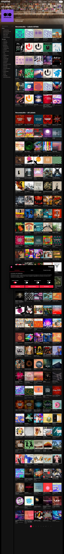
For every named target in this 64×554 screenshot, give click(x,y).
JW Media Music (6, 55)
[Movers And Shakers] (26, 162)
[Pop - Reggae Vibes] (16, 122)
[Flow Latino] (53, 203)
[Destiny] (53, 136)
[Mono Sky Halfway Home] (26, 434)
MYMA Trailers (5, 34)
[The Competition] (16, 353)
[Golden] (35, 162)
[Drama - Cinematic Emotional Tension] (26, 408)
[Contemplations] (44, 257)
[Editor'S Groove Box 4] (26, 326)
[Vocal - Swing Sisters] (53, 393)
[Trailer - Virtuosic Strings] (16, 408)
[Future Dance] (35, 257)
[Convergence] (26, 189)
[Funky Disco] (16, 462)
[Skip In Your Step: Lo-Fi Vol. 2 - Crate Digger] (26, 518)
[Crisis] (35, 216)
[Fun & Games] (53, 408)
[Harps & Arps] (35, 490)
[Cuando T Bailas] (53, 216)
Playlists (35, 1)
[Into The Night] (16, 257)
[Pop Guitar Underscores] (26, 102)
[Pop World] (26, 216)
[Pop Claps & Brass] (53, 76)
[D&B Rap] (16, 504)
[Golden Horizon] (53, 298)
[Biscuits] (53, 162)
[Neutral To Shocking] (53, 313)
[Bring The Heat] (35, 353)
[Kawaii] (35, 175)
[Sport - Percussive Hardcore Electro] (35, 408)
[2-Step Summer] (35, 340)
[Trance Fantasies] (35, 298)
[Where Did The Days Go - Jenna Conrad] (35, 448)
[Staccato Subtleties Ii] (26, 175)
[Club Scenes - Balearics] (53, 448)
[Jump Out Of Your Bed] (26, 76)
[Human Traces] (35, 50)
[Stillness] (35, 76)
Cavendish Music (6, 48)
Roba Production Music (7, 64)
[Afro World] (16, 367)
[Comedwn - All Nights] (35, 63)
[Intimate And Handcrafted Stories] (35, 189)
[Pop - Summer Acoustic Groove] (53, 243)
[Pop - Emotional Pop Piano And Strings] (44, 408)
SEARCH (25, 1)
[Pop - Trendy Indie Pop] (26, 122)
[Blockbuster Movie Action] (35, 476)
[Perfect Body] (53, 50)
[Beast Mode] (53, 63)
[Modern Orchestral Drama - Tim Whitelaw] (16, 298)
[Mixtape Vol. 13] (53, 490)
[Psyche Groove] (35, 89)
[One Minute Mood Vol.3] (53, 89)
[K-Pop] (53, 102)
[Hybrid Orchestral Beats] (16, 89)
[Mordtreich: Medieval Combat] (44, 504)
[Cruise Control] (44, 518)
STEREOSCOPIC (18, 17)
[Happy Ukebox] (16, 136)
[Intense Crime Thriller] (26, 203)
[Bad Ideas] (26, 353)
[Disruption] (16, 76)
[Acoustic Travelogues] (16, 434)
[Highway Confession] (16, 230)
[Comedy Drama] (53, 326)
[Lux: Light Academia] (53, 504)
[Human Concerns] (44, 76)
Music (30, 1)
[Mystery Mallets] (44, 230)
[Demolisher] (26, 421)
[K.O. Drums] (44, 434)
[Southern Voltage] (35, 518)
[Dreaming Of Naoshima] (44, 162)
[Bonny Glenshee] (16, 162)
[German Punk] (26, 313)
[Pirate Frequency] (44, 340)
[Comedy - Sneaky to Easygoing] (26, 243)
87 (45, 526)
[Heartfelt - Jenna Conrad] (44, 448)
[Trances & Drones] (26, 367)
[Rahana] (16, 216)
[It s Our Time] (26, 89)
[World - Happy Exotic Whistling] (44, 243)
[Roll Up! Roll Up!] (26, 230)
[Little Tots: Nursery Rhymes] (26, 504)
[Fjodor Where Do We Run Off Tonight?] (16, 175)
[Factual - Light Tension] (35, 243)
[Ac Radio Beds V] (16, 393)
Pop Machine (5, 61)
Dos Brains (5, 49)
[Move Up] (53, 421)
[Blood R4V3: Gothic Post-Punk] (16, 379)
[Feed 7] (35, 421)
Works (40, 1)
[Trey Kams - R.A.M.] (35, 136)
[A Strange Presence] (53, 175)
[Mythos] (35, 367)
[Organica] (53, 518)
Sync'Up (4, 74)
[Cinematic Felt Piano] (53, 434)
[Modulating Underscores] (44, 189)
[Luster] (26, 298)
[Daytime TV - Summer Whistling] (44, 122)
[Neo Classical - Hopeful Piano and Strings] (35, 122)
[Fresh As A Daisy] (44, 421)
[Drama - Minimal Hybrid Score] (44, 393)
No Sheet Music (5, 58)
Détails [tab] (32, 270)
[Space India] (16, 102)
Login (61, 1)
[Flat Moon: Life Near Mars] (35, 393)
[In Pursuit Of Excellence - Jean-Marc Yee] (53, 189)
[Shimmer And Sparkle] (16, 149)
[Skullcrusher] (44, 175)
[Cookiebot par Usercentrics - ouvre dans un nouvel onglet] (49, 267)
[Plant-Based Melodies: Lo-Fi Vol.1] (35, 379)
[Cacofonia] (16, 326)
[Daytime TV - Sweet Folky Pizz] (16, 243)
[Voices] (35, 434)
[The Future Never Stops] (35, 230)
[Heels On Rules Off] (44, 63)
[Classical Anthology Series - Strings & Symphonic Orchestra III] (44, 102)
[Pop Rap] (26, 136)
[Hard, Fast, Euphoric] (16, 421)
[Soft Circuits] (44, 50)
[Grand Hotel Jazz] (16, 50)
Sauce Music (5, 65)
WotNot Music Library (6, 77)
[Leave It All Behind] (35, 149)
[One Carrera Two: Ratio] (53, 367)
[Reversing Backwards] (44, 298)
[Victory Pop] (35, 102)
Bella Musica (5, 45)
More (50, 1)
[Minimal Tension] (53, 230)
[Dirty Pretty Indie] (53, 476)
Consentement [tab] (17, 270)
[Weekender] (44, 313)
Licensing (45, 1)
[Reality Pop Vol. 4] (44, 490)
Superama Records (6, 37)
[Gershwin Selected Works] (26, 462)
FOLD (4, 52)
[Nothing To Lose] (53, 353)
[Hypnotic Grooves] (44, 326)
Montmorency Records (7, 31)
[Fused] (16, 340)
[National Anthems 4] (44, 462)
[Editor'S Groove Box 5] (35, 313)
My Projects (54, 1)
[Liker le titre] (21, 36)
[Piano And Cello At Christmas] (16, 490)
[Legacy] (44, 379)
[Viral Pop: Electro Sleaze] (26, 340)
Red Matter (5, 62)
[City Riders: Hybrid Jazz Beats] (16, 518)
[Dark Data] (44, 367)
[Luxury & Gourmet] (26, 63)
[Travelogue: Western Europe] (16, 448)
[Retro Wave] (44, 89)
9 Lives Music (5, 42)
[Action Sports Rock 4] (44, 353)
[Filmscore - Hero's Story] (53, 122)
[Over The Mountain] (53, 257)
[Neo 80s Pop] (44, 36)
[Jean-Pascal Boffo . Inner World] (53, 36)
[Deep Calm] (44, 136)
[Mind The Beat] (26, 149)
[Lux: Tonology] (44, 203)
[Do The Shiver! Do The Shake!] (26, 448)
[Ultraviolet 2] (16, 476)
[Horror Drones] (53, 379)
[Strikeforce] (35, 203)
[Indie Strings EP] (35, 36)
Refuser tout (17, 286)
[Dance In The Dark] (53, 462)
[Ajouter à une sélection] (23, 36)
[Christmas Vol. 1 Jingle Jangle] (44, 216)
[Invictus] (16, 203)
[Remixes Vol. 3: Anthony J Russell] (35, 326)
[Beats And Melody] (16, 313)
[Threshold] (26, 490)
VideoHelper (5, 75)
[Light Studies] (53, 149)
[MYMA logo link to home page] (5, 1)
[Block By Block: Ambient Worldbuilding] (26, 379)
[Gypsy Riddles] (16, 189)
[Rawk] (16, 63)
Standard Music (5, 71)
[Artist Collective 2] (16, 36)
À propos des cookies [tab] (47, 270)
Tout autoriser (46, 286)
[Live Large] (44, 149)
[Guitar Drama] (44, 476)
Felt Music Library (6, 51)
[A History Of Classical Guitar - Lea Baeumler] (26, 476)
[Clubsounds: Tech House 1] (26, 393)
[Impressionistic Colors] (53, 340)
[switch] (26, 282)
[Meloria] (26, 36)
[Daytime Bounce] (26, 257)
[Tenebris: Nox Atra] (35, 504)
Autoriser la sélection (32, 286)
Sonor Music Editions (6, 68)
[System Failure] (26, 50)
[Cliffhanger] (35, 462)
